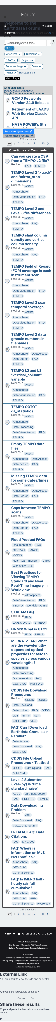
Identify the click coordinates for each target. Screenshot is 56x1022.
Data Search (20, 358)
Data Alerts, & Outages (17, 90)
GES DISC (19, 683)
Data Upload (20, 710)
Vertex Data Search (25, 825)
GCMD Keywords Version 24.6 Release (30, 100)
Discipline (32, 54)
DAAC (9, 60)
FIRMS (39, 634)
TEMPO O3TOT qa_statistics (24, 409)
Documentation (22, 545)
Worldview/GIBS (23, 565)
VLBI (33, 720)
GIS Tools (19, 550)
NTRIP (26, 715)
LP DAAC (28, 841)
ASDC (29, 186)
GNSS (46, 710)
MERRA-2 (36, 683)
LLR (15, 715)
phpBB (18, 957)
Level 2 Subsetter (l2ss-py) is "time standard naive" (26, 784)
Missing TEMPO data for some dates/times (30, 478)
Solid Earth (19, 720)
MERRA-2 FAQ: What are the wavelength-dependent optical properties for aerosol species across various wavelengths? (31, 652)
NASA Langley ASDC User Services (33, 945)
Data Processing (23, 427)
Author (10, 72)
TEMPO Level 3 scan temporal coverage (28, 304)
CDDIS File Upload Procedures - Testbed (30, 760)
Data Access (39, 353)
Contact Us (28, 954)
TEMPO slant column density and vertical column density (29, 239)
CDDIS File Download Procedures (29, 692)
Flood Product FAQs (28, 539)
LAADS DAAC (21, 622)
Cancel (21, 998)
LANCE (33, 550)
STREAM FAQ (22, 612)
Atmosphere (20, 191)
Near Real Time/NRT (26, 560)
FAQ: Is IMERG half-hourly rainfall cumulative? (27, 883)
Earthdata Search (35, 793)
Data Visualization (24, 196)
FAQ (28, 166)
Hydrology (43, 903)
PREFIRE (28, 798)
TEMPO (40, 166)
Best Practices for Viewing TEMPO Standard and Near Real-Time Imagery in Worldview (29, 581)
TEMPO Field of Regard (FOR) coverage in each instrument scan (31, 270)
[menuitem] (19, 934)
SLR (37, 715)
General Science (23, 872)
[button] (9, 143)
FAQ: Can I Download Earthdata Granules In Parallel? (30, 731)
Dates (35, 66)
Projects (26, 60)
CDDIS (29, 699)
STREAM (40, 622)
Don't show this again (14, 44)
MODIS (17, 555)
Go (32, 998)
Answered (12, 54)
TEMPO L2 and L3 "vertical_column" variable (26, 374)
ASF (28, 815)
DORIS (42, 699)
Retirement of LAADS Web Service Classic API (30, 113)
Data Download (22, 705)
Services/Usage (15, 66)
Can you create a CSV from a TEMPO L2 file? (30, 158)
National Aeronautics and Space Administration (28, 948)
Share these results (17, 135)
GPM (33, 898)
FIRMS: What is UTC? (29, 629)
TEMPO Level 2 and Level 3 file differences (31, 211)
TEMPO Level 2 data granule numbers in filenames (28, 338)
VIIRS (46, 560)
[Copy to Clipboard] (1, 1019)
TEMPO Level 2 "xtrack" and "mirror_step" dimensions (31, 176)
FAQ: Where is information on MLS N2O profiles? (28, 852)
